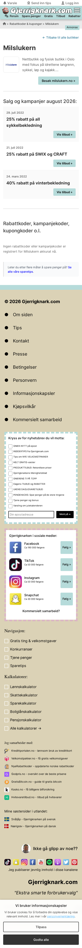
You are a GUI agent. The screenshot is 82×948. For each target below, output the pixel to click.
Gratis (48, 16)
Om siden (23, 314)
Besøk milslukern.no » (58, 81)
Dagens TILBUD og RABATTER (29, 484)
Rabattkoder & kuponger (26, 23)
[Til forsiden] (5, 10)
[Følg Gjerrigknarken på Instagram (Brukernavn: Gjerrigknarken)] (24, 862)
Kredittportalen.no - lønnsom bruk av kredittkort (41, 750)
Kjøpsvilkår (24, 406)
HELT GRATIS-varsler (24, 462)
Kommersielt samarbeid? (41, 611)
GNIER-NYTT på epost (25, 446)
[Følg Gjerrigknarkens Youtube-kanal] (41, 862)
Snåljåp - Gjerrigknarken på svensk (33, 819)
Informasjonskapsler (34, 393)
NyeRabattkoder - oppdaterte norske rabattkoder (42, 766)
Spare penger (31, 16)
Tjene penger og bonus (26, 500)
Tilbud (60, 16)
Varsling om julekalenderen (28, 505)
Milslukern (52, 23)
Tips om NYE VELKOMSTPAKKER (30, 456)
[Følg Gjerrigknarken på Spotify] (49, 862)
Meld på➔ (65, 514)
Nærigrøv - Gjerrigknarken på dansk (33, 826)
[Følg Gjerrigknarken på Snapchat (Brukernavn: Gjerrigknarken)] (16, 862)
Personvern (25, 380)
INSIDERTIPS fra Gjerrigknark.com (31, 451)
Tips (17, 327)
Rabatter (74, 16)
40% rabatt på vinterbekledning (38, 182)
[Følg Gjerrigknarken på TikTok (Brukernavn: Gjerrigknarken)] (7, 862)
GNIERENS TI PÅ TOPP (25, 478)
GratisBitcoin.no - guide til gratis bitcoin (36, 781)
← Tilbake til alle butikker (60, 37)
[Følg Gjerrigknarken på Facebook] (32, 862)
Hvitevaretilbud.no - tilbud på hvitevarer (36, 797)
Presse (20, 354)
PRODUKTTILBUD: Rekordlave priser (32, 467)
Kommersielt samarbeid (37, 419)
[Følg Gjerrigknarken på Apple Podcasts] (58, 862)
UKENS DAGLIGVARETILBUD (28, 489)
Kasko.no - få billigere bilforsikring (32, 789)
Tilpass (41, 927)
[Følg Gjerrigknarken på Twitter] (66, 862)
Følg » (66, 547)
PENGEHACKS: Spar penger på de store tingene (38, 494)
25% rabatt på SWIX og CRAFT (36, 154)
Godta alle (41, 940)
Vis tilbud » (64, 134)
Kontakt (21, 340)
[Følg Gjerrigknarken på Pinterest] (74, 862)
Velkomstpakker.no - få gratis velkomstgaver (39, 758)
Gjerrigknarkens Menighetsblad (30, 473)
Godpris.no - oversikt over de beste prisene (38, 773)
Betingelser (25, 367)
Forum (14, 16)
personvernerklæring (61, 916)
